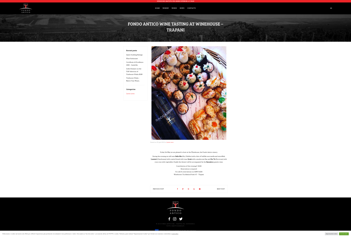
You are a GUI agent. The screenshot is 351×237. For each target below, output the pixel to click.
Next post (221, 189)
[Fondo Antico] (26, 8)
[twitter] (183, 189)
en (331, 8)
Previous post (158, 189)
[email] (199, 189)
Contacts (191, 8)
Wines (174, 8)
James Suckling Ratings (134, 55)
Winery (166, 8)
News (182, 8)
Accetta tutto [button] (344, 234)
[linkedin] (194, 189)
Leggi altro (174, 234)
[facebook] (177, 189)
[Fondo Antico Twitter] (181, 220)
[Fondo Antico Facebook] (169, 220)
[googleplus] (188, 189)
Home (157, 8)
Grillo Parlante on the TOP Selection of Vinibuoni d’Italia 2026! (134, 72)
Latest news (169, 142)
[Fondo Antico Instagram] (175, 220)
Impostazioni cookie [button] (331, 234)
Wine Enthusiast (132, 58)
